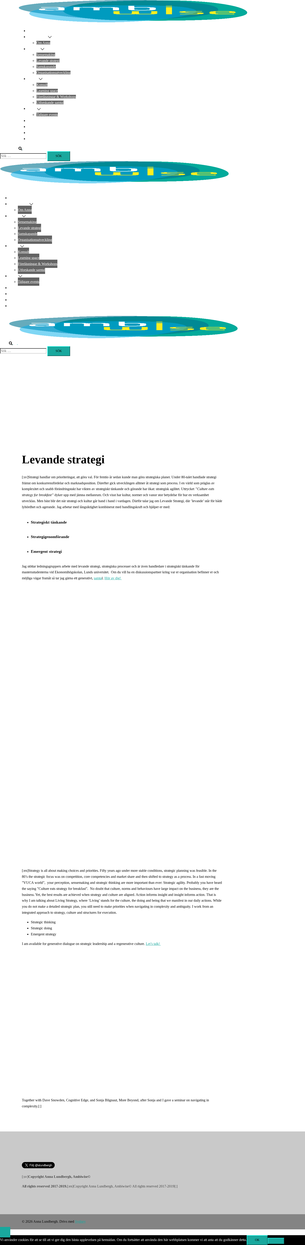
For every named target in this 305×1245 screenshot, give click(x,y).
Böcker (32, 126)
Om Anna (43, 43)
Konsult (42, 85)
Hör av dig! (113, 578)
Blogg (31, 133)
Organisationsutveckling (53, 73)
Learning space (47, 91)
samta (98, 578)
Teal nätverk (36, 120)
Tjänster (33, 79)
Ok (257, 1240)
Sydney (80, 1221)
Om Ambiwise (37, 37)
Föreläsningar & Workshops (56, 97)
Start (30, 31)
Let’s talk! (153, 944)
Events (32, 108)
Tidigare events (47, 114)
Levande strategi (48, 60)
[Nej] (276, 1241)
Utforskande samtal (50, 102)
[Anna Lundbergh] (133, 21)
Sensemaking (45, 54)
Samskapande (46, 66)
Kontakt (33, 139)
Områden (34, 49)
